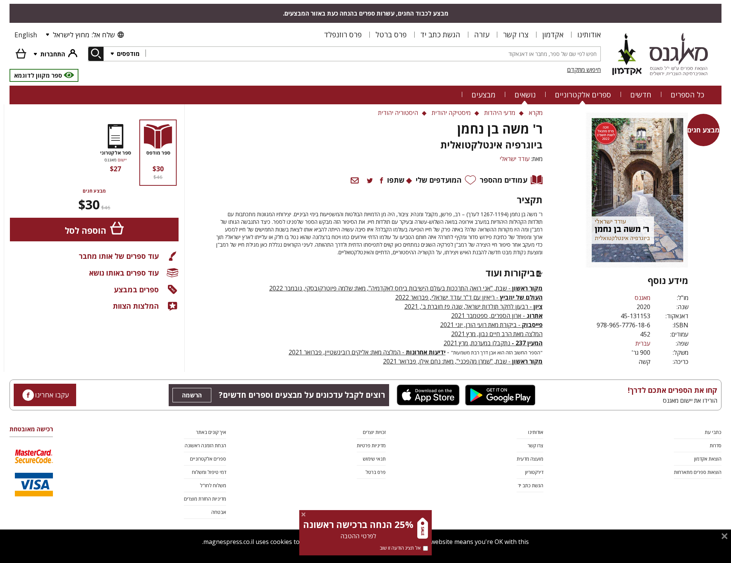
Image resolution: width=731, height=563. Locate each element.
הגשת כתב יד (440, 34)
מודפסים (127, 53)
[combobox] (372, 54)
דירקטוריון (534, 472)
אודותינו (589, 34)
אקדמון (552, 34)
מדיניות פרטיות (371, 445)
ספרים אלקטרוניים (583, 94)
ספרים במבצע (136, 289)
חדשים (640, 94)
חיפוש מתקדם (584, 69)
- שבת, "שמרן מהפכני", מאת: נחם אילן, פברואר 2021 (463, 361)
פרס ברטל (391, 34)
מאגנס (642, 297)
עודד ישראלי (515, 159)
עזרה (481, 34)
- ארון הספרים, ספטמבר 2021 (497, 315)
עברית (642, 343)
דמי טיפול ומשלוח (209, 472)
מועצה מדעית (530, 458)
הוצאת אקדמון (707, 458)
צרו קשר (515, 34)
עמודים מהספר (503, 180)
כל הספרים (687, 94)
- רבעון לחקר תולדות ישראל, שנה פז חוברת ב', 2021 (473, 306)
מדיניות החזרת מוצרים (205, 498)
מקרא (536, 112)
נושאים (525, 94)
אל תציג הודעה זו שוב (400, 547)
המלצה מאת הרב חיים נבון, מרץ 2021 (497, 334)
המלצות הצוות (136, 306)
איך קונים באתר (211, 432)
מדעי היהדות (499, 112)
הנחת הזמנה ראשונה (205, 445)
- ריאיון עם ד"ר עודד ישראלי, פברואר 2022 (469, 297)
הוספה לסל (85, 230)
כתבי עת (713, 432)
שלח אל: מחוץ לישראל (84, 34)
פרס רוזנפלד (343, 34)
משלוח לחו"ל (213, 485)
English (25, 34)
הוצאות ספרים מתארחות (697, 472)
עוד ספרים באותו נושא (124, 273)
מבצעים (483, 94)
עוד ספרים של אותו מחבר (119, 256)
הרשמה (192, 395)
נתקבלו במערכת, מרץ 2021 (493, 343)
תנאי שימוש (374, 458)
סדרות (715, 445)
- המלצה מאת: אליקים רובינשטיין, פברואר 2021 (367, 352)
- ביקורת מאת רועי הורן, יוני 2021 (491, 325)
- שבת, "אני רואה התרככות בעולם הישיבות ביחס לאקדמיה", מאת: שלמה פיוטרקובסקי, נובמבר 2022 (406, 288)
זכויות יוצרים (374, 432)
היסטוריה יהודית (398, 112)
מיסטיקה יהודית (451, 112)
